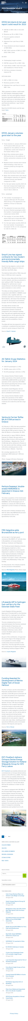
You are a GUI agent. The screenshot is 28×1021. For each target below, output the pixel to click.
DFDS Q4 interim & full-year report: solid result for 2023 (14, 24)
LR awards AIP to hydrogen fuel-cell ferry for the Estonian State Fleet (14, 605)
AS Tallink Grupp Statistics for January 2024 (13, 360)
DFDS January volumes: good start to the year (12, 135)
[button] (26, 2)
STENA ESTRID (6, 857)
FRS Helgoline (11, 570)
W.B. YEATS (5, 861)
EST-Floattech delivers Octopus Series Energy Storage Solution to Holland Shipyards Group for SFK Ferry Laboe (14, 762)
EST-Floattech (6, 771)
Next (9, 837)
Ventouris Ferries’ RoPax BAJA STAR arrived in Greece (12, 420)
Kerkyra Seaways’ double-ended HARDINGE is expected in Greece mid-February (13, 490)
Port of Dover (10, 727)
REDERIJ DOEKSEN (7, 854)
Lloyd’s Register (11, 652)
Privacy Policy (14, 1013)
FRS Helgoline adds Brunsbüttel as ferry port (13, 532)
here (7, 110)
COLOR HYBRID (6, 845)
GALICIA (4, 848)
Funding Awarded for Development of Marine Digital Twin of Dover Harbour (12, 682)
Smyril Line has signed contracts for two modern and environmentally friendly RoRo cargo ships (13, 258)
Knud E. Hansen (11, 331)
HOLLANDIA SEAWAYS (8, 851)
